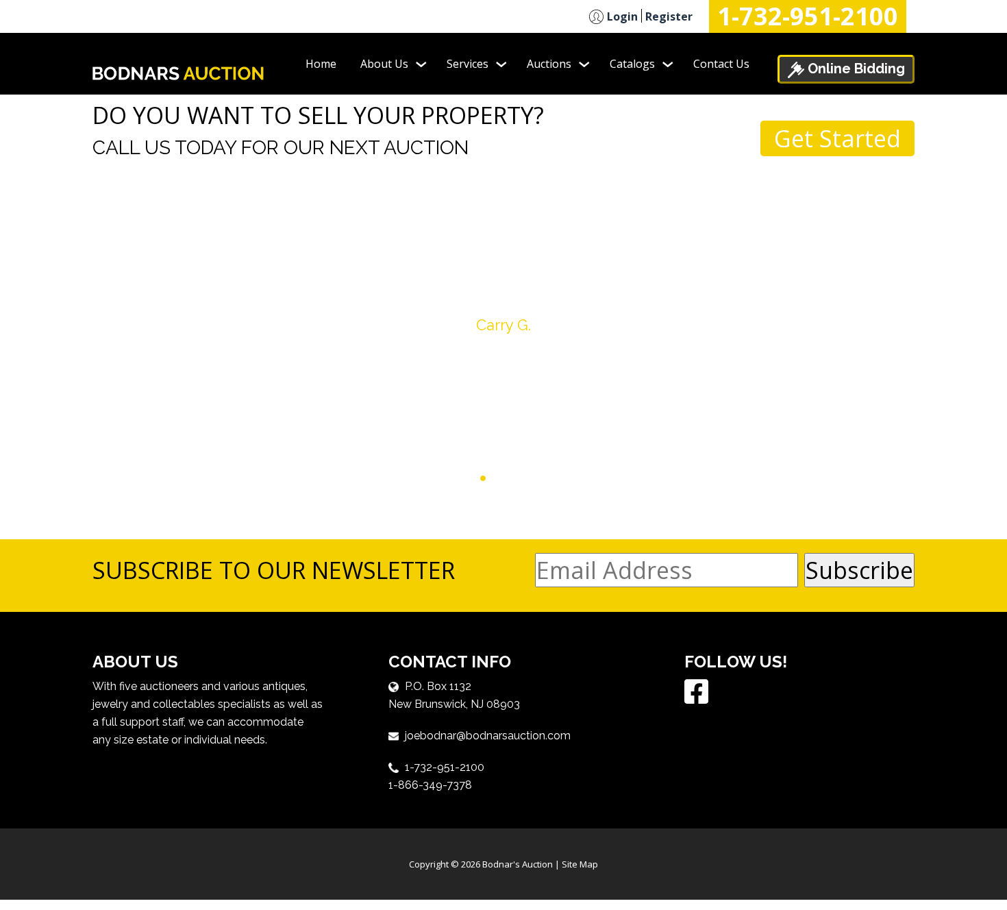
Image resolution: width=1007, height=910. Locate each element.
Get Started (837, 138)
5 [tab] (497, 479)
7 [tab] (523, 479)
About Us (384, 63)
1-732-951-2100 (807, 16)
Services (467, 63)
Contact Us (721, 63)
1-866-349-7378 (430, 784)
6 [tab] (510, 479)
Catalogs (632, 63)
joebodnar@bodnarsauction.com (488, 735)
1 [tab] (445, 479)
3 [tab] (471, 479)
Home (321, 63)
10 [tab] (562, 479)
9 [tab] (549, 479)
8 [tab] (536, 479)
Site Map (580, 864)
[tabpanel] (503, 286)
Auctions (549, 63)
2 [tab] (458, 479)
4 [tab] (484, 479)
